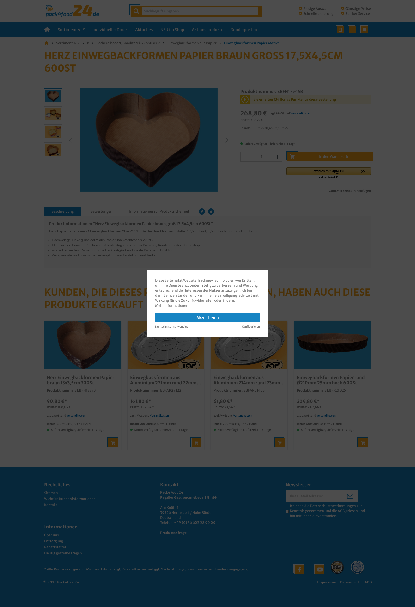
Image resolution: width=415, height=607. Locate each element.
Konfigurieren (251, 326)
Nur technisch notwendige (171, 326)
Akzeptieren (207, 317)
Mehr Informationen (171, 305)
